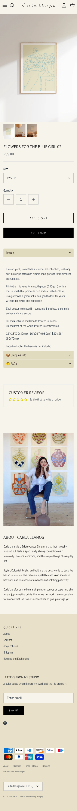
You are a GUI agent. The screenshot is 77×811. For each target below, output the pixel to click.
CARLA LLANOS (18, 796)
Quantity (8, 190)
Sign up (13, 710)
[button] (38, 253)
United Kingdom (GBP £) (20, 786)
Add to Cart (38, 218)
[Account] (63, 5)
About (6, 634)
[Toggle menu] (4, 5)
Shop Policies (10, 646)
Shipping (8, 652)
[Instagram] (5, 723)
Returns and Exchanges (16, 659)
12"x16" (11, 178)
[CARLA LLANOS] (38, 5)
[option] (38, 68)
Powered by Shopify (34, 796)
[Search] (14, 5)
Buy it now (38, 233)
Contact (7, 640)
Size (5, 169)
